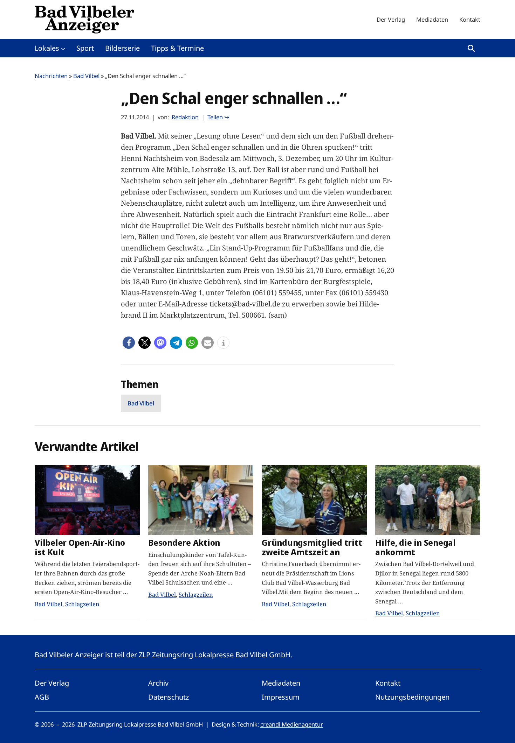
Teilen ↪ (218, 117)
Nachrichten (51, 76)
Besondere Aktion (184, 542)
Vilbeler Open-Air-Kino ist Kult (80, 547)
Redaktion (185, 117)
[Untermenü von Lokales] (63, 48)
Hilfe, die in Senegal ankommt (415, 547)
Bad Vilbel (86, 76)
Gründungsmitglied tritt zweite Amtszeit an (312, 547)
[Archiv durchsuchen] (471, 48)
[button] (129, 343)
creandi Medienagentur (291, 724)
